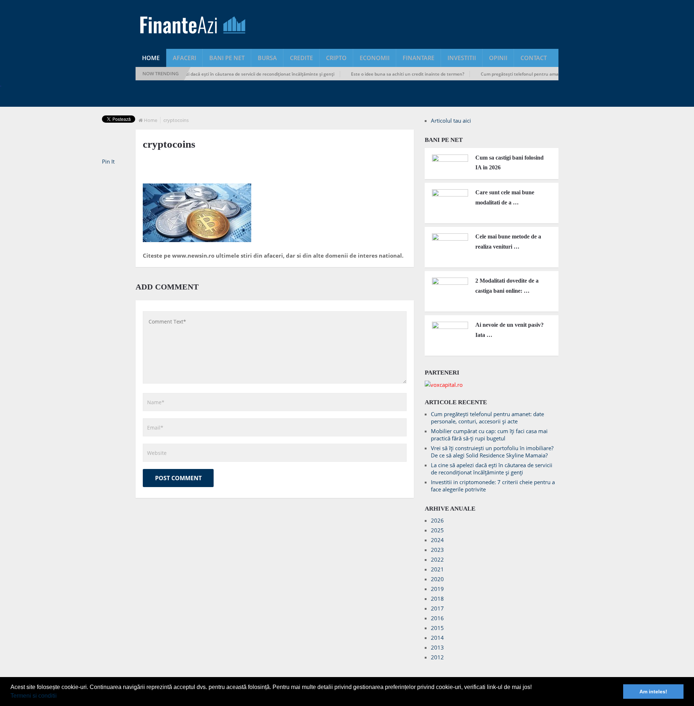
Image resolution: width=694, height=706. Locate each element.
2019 (437, 588)
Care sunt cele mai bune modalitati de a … (504, 197)
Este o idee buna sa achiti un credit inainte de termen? (396, 74)
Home (151, 58)
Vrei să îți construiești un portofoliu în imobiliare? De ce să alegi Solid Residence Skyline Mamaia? (492, 451)
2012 (437, 657)
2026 (437, 520)
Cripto (336, 58)
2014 (437, 637)
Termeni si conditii (33, 696)
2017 (437, 608)
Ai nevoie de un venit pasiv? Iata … (509, 330)
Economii (375, 58)
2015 (437, 627)
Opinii (498, 58)
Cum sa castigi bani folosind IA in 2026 (509, 162)
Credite (301, 58)
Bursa (267, 58)
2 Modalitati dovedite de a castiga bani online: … (507, 285)
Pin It (108, 161)
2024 (437, 540)
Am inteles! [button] (653, 691)
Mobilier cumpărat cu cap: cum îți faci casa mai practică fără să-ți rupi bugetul (489, 434)
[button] (59, 697)
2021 (437, 569)
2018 (437, 598)
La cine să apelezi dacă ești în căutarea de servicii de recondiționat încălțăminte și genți (233, 74)
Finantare (418, 58)
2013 (437, 647)
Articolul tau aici (451, 120)
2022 (437, 559)
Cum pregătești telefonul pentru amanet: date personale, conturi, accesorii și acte (555, 74)
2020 (437, 579)
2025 (437, 530)
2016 (437, 618)
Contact (533, 58)
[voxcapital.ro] (444, 384)
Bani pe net (227, 58)
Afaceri (184, 58)
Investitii (461, 58)
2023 (437, 549)
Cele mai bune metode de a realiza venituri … (508, 241)
